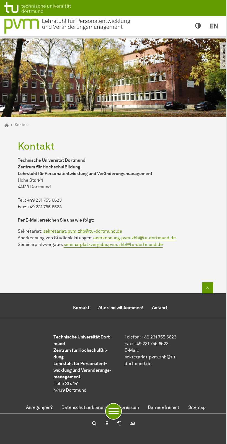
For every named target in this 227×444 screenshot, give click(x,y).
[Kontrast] (198, 26)
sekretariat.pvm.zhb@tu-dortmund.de (82, 231)
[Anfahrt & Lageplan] (107, 423)
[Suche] (94, 423)
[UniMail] (132, 423)
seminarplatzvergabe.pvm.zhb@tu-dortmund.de (113, 244)
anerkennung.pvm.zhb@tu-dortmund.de (134, 237)
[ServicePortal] (119, 423)
